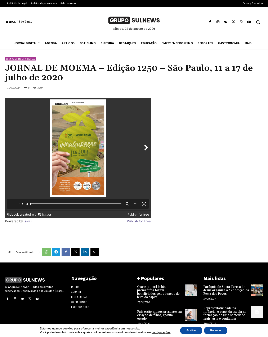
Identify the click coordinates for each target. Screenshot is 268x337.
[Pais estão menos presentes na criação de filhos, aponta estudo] (191, 315)
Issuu (28, 221)
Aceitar (191, 330)
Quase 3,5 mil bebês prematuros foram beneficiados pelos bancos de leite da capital (158, 292)
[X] (233, 22)
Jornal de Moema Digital (20, 59)
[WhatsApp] (241, 22)
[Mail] (225, 22)
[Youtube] (249, 22)
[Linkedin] (85, 252)
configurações (161, 332)
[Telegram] (56, 252)
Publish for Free (139, 221)
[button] (258, 22)
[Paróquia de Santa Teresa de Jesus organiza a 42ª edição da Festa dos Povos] (257, 290)
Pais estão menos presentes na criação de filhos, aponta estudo (159, 315)
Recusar (215, 330)
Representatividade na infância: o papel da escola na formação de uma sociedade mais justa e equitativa (224, 313)
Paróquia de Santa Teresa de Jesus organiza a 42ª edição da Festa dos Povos (226, 290)
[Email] (94, 252)
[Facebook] (210, 22)
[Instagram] (218, 22)
